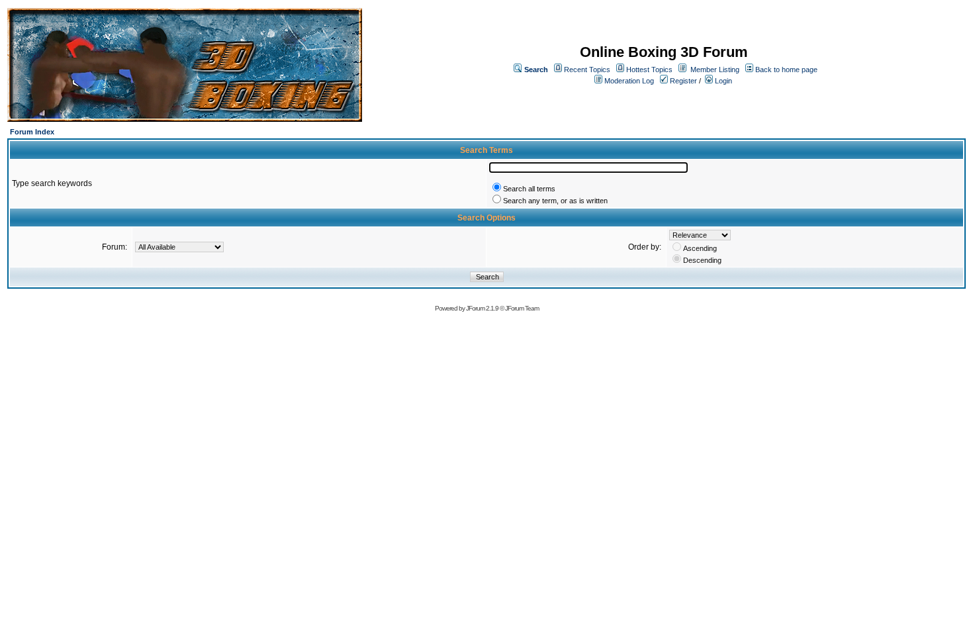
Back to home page (786, 69)
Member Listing (714, 69)
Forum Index (32, 132)
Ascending (700, 248)
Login (722, 81)
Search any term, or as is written (555, 201)
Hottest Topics (649, 69)
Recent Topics (587, 69)
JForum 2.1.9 (482, 308)
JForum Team (522, 308)
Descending (702, 260)
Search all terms (529, 189)
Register (682, 81)
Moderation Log (629, 81)
